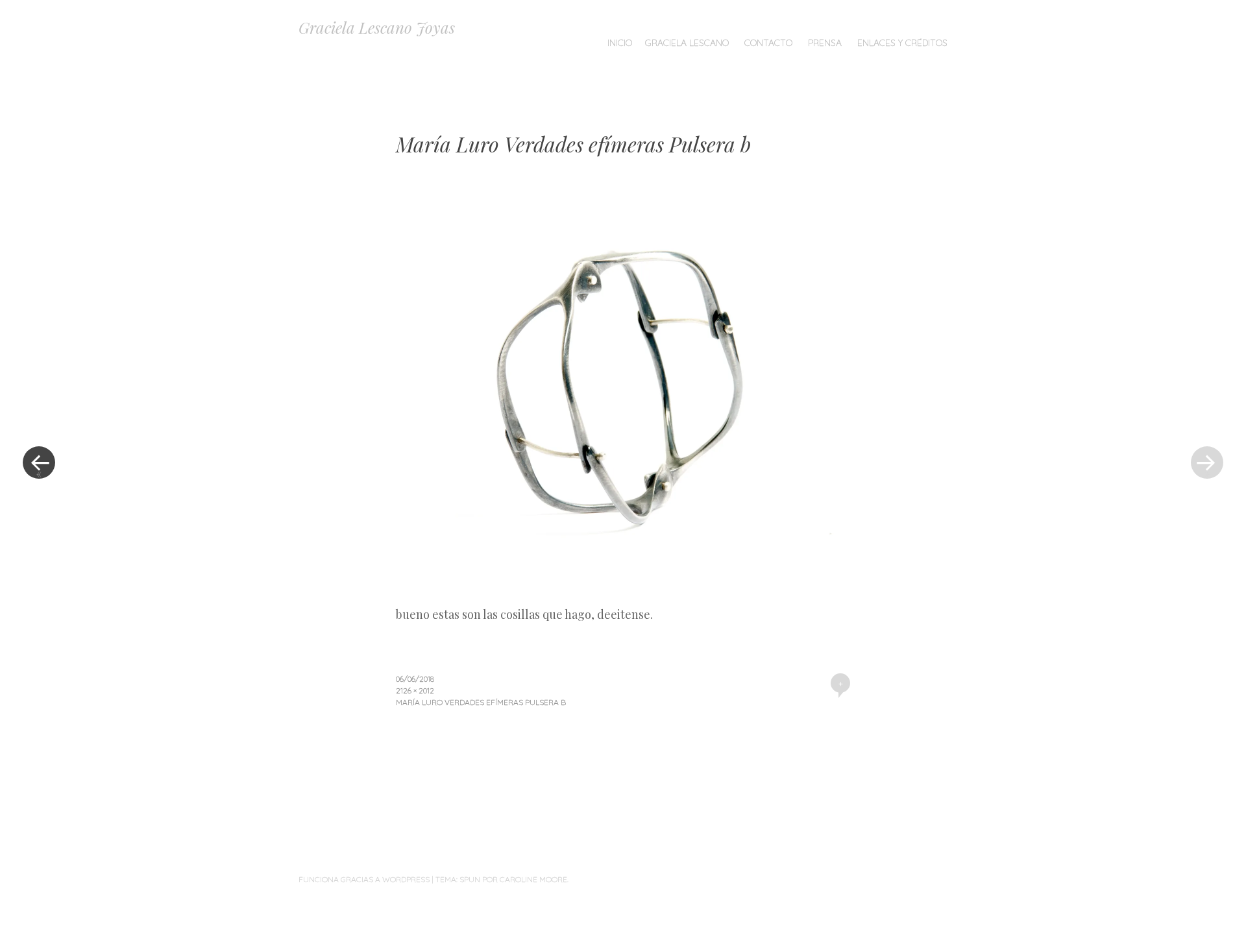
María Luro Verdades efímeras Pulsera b (481, 702)
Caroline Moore (533, 879)
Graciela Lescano (687, 43)
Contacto (768, 43)
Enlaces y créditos (902, 43)
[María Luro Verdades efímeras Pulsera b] (623, 597)
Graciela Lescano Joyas (377, 27)
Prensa (825, 43)
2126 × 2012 (415, 690)
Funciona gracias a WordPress (364, 879)
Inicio (619, 43)
